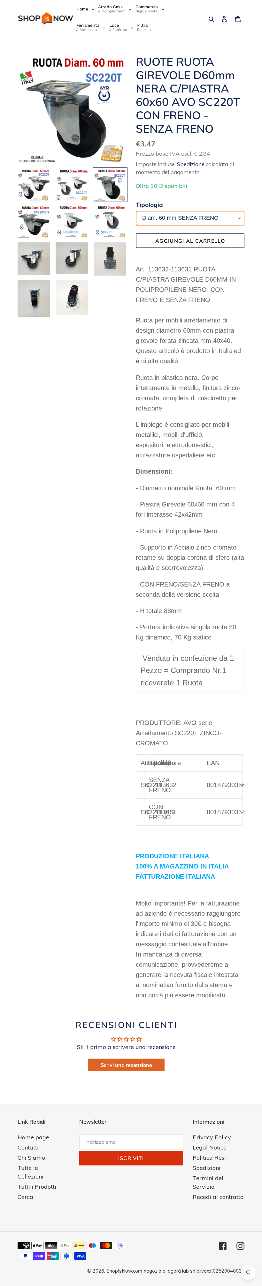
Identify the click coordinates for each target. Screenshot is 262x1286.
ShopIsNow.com (124, 1271)
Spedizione (190, 164)
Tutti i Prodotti (37, 1186)
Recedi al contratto (218, 1197)
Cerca (25, 1197)
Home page (33, 1137)
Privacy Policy (212, 1137)
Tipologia (149, 205)
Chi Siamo (31, 1157)
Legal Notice (210, 1147)
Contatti (28, 1147)
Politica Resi (209, 1157)
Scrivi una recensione (126, 1065)
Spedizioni (206, 1167)
